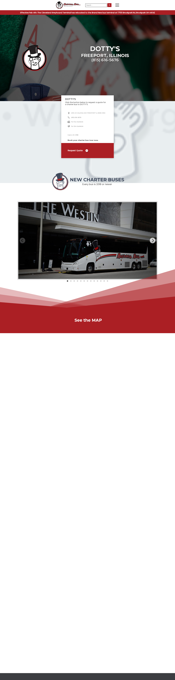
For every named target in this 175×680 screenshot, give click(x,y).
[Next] (152, 240)
